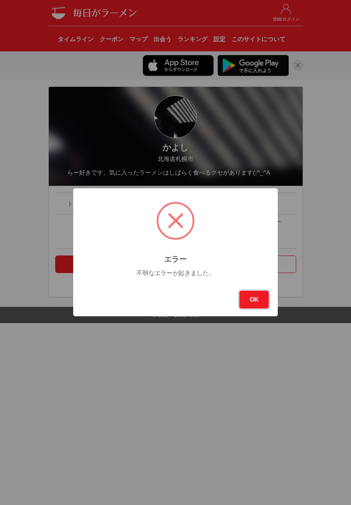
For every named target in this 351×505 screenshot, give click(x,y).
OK (254, 299)
